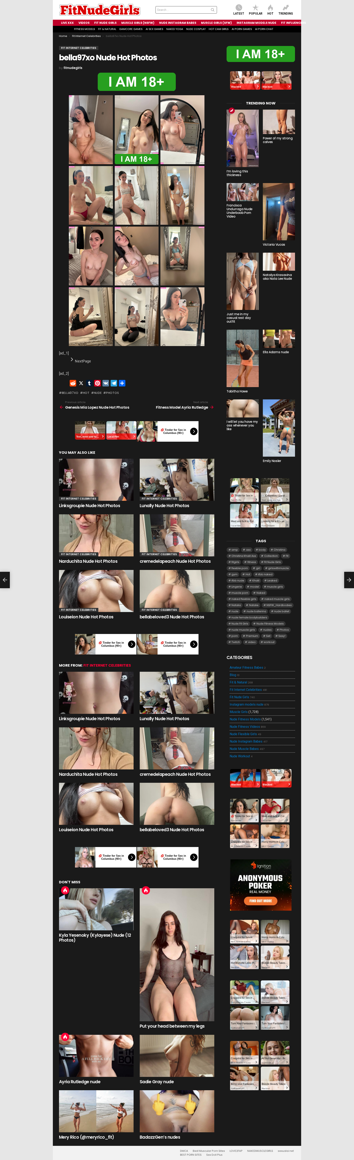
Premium (252, 636)
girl (258, 568)
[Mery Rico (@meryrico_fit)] (96, 1111)
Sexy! (281, 636)
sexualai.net (286, 1151)
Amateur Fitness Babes (248, 668)
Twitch (235, 642)
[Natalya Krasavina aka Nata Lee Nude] (279, 262)
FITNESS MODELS (84, 29)
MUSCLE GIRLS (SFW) (216, 23)
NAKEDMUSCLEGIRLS (260, 1151)
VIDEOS (84, 23)
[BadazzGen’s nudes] (177, 1111)
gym (234, 574)
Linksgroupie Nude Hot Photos (89, 506)
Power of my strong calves (278, 140)
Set (268, 636)
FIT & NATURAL (107, 29)
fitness (251, 562)
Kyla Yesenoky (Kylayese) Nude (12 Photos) (95, 937)
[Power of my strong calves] (279, 122)
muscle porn (239, 593)
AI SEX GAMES (154, 29)
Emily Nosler (272, 461)
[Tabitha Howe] (243, 358)
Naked (260, 593)
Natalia (236, 605)
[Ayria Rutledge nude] (96, 1056)
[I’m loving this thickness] (243, 138)
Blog (234, 675)
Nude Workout (241, 756)
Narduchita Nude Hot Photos (88, 561)
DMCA (184, 1151)
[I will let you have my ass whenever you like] (243, 408)
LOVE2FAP (236, 1151)
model (254, 587)
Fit (287, 556)
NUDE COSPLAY (196, 29)
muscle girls (275, 587)
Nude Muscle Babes (247, 749)
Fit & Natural (241, 682)
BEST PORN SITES (191, 1155)
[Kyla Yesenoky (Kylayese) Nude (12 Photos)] (96, 909)
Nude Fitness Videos (248, 727)
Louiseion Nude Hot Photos (86, 617)
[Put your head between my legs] (177, 954)
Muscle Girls (239, 712)
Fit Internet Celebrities (78, 499)
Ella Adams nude (276, 352)
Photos (112, 393)
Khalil (255, 580)
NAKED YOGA (174, 29)
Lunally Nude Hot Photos (164, 506)
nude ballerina (256, 611)
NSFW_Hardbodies (279, 605)
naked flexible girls (243, 599)
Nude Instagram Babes (248, 741)
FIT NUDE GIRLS (105, 23)
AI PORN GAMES (242, 29)
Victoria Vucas (274, 244)
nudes (267, 630)
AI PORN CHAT (264, 29)
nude (98, 393)
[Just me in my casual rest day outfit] (243, 281)
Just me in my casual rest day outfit (239, 318)
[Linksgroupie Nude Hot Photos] (96, 480)
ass (248, 550)
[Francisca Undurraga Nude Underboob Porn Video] (243, 192)
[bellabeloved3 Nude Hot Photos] (177, 591)
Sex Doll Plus (214, 1155)
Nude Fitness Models (270, 624)
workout (269, 642)
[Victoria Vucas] (279, 211)
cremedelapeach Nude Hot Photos (175, 561)
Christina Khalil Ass (243, 556)
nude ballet (281, 611)
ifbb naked (265, 574)
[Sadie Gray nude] (177, 1056)
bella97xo (70, 393)
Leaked (272, 580)
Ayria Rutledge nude (79, 1082)
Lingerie (236, 587)
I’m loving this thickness (237, 173)
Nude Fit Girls (239, 624)
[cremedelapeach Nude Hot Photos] (177, 535)
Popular (255, 13)
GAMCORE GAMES (131, 29)
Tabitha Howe (237, 391)
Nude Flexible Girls (245, 734)
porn (234, 636)
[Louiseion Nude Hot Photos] (96, 591)
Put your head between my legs (172, 1026)
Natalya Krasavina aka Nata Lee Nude (277, 277)
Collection (271, 556)
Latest (238, 13)
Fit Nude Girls (272, 562)
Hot (270, 13)
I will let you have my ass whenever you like (242, 425)
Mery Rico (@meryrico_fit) (86, 1137)
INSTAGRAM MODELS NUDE (256, 23)
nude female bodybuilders (249, 617)
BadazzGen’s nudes (160, 1137)
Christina (279, 550)
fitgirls (235, 562)
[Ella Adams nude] (279, 339)
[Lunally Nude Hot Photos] (177, 480)
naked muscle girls (277, 599)
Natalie (254, 605)
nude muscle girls (243, 630)
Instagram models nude (249, 705)
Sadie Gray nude (157, 1082)
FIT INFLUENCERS (293, 23)
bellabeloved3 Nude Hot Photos (172, 617)
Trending (285, 13)
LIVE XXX (67, 23)
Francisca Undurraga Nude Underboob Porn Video (239, 211)
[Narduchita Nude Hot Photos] (96, 535)
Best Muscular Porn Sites (209, 1151)
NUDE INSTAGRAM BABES (177, 23)
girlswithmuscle (278, 568)
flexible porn (239, 568)
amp (234, 550)
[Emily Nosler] (279, 428)
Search (213, 10)
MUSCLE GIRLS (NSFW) (137, 23)
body (262, 550)
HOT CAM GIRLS (219, 29)
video (252, 642)
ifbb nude (237, 580)
